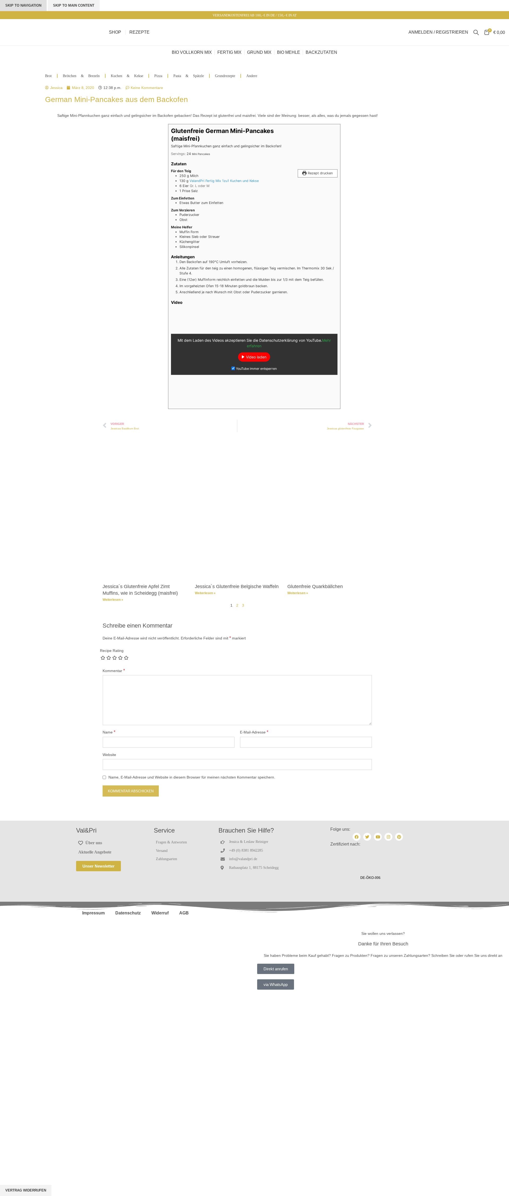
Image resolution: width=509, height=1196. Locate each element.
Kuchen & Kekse (127, 76)
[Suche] (476, 32)
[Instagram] (388, 837)
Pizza (158, 76)
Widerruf (160, 913)
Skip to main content (73, 5)
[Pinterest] (399, 837)
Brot (48, 76)
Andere (251, 76)
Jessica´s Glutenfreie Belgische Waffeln (237, 586)
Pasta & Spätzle (188, 76)
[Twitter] (367, 837)
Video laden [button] (256, 357)
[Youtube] (378, 837)
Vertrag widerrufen (25, 1190)
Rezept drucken (320, 173)
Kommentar (114, 670)
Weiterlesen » (113, 600)
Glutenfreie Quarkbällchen (315, 586)
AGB (184, 913)
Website (109, 755)
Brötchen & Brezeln (81, 76)
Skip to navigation (23, 5)
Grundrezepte (225, 76)
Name (109, 732)
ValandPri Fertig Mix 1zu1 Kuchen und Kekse (224, 181)
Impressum (93, 913)
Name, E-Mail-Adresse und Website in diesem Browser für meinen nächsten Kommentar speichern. (191, 777)
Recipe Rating (112, 650)
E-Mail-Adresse (254, 732)
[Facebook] (357, 837)
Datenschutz (128, 913)
